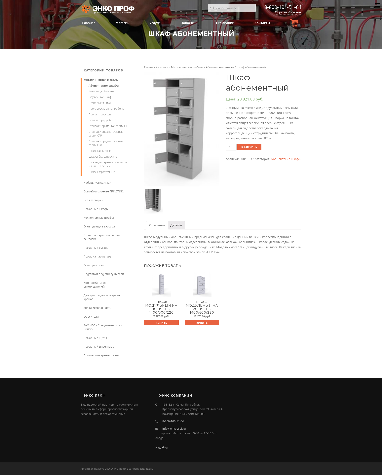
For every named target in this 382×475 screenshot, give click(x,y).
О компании (224, 22)
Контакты (262, 22)
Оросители (91, 316)
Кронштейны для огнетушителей (95, 284)
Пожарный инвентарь (99, 346)
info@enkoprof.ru (174, 428)
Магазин (122, 22)
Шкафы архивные (100, 151)
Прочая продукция (100, 114)
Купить (161, 323)
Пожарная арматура (97, 256)
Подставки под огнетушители (104, 274)
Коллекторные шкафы (99, 217)
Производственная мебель (106, 108)
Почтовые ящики (100, 103)
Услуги (154, 22)
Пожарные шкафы (96, 209)
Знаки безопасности (97, 308)
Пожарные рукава (96, 248)
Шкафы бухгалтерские (103, 156)
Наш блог (161, 447)
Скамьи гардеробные (102, 120)
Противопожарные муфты (101, 355)
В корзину (249, 147)
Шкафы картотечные (102, 172)
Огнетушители (94, 265)
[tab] (157, 225)
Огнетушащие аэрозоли (100, 226)
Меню (377, 8)
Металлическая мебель (187, 67)
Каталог (163, 67)
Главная (88, 22)
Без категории (93, 200)
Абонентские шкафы (220, 67)
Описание (157, 225)
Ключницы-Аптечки (101, 91)
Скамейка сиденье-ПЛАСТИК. (104, 191)
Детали (176, 225)
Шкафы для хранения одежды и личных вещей (108, 164)
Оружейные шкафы (101, 97)
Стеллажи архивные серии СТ (108, 126)
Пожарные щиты (95, 338)
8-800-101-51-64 (282, 7)
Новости (187, 22)
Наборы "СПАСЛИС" (97, 182)
